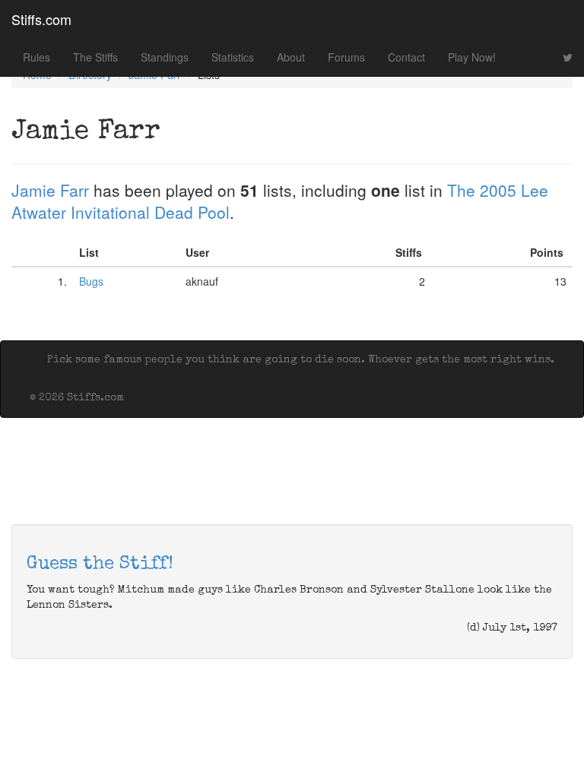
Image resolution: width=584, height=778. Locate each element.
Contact (406, 57)
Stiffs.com (41, 19)
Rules (36, 57)
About (291, 57)
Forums (346, 57)
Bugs (91, 281)
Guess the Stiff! (100, 564)
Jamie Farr (50, 190)
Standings (165, 57)
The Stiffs (95, 57)
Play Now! (472, 57)
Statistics (232, 57)
